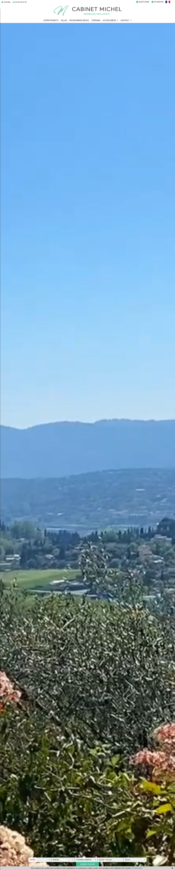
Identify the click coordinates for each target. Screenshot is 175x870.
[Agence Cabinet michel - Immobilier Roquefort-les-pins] (87, 11)
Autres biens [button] (109, 20)
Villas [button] (64, 20)
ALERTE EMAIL (143, 2)
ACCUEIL (7, 2)
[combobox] (39, 860)
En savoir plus (137, 868)
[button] (169, 2)
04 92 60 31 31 (21, 2)
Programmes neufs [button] (79, 20)
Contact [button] (125, 20)
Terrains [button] (95, 20)
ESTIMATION (158, 2)
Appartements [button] (50, 20)
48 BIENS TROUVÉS (87, 864)
